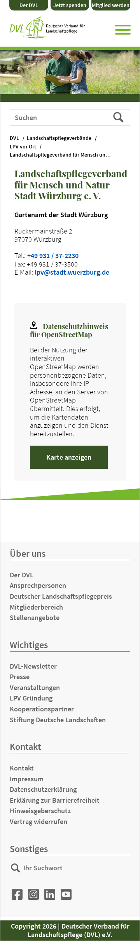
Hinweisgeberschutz (40, 810)
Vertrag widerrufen (38, 821)
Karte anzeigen (68, 457)
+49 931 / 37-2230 (53, 255)
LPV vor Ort (23, 146)
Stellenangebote (35, 617)
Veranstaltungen (35, 687)
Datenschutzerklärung (43, 789)
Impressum (27, 778)
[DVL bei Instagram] (33, 894)
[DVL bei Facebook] (17, 894)
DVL (14, 138)
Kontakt (22, 767)
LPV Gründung (31, 698)
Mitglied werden (111, 5)
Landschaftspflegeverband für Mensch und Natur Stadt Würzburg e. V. (64, 155)
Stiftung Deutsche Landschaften (58, 719)
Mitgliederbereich (36, 607)
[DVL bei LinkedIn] (49, 894)
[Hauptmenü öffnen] (123, 28)
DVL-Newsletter (33, 666)
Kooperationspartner (42, 708)
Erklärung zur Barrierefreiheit (55, 800)
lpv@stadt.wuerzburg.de (72, 272)
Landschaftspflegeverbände (59, 138)
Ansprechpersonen (38, 585)
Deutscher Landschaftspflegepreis (61, 596)
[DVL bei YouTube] (66, 894)
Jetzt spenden (69, 5)
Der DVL (28, 5)
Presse (20, 676)
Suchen (119, 117)
